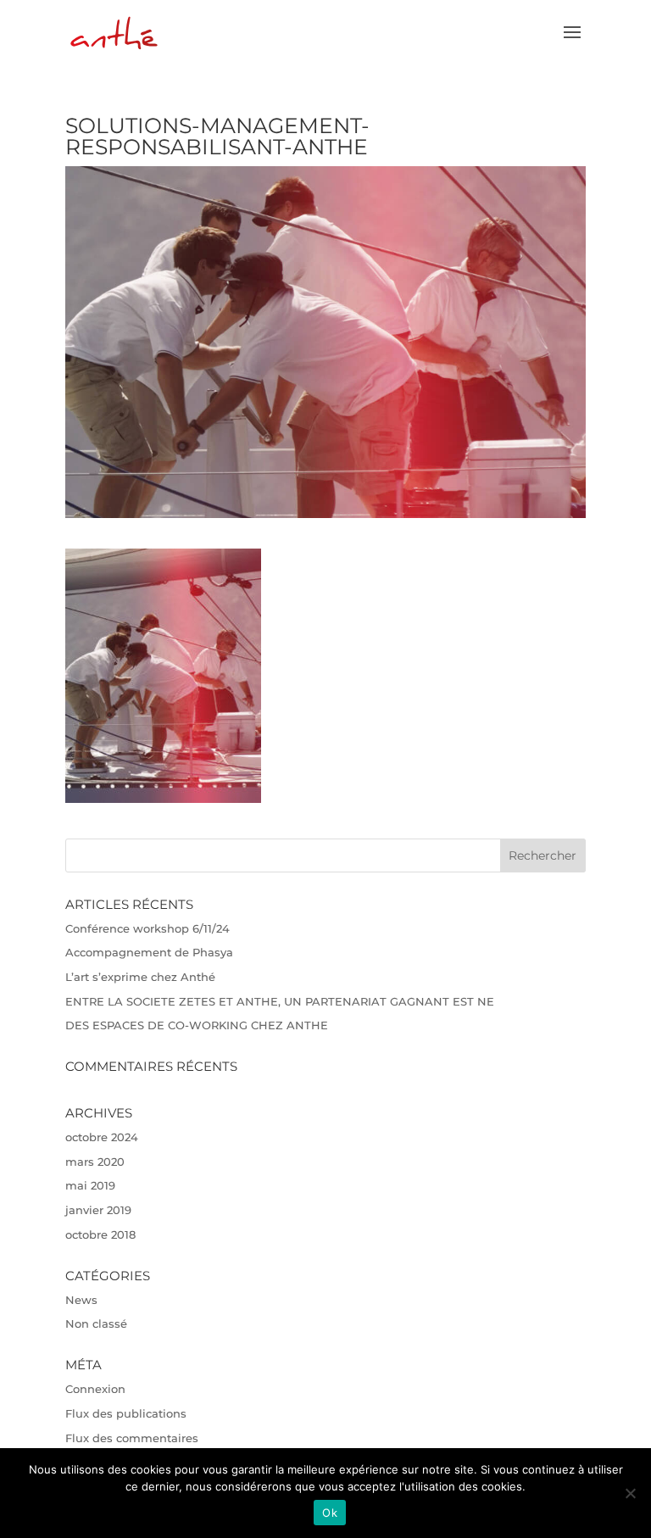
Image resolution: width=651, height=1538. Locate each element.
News (81, 1300)
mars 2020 (95, 1161)
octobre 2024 (101, 1137)
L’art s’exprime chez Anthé (140, 977)
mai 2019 (90, 1185)
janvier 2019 (98, 1210)
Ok (329, 1512)
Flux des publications (125, 1413)
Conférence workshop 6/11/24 (147, 928)
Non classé (96, 1323)
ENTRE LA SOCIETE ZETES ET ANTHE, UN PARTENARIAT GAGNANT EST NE (279, 1001)
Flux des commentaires (131, 1438)
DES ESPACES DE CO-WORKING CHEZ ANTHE (196, 1025)
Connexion (95, 1389)
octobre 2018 (100, 1234)
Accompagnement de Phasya (149, 952)
